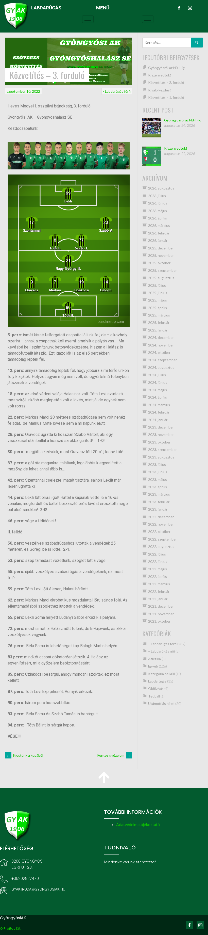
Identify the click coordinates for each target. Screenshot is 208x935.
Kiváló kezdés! (159, 90)
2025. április (157, 308)
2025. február (158, 322)
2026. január (157, 240)
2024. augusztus (161, 367)
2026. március (159, 225)
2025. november (161, 255)
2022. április (157, 576)
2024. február (158, 412)
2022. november (161, 524)
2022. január (157, 599)
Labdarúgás (157, 681)
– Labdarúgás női (161, 651)
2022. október (159, 531)
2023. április (157, 487)
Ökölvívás (156, 688)
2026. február (158, 233)
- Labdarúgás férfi (117, 91)
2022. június (157, 561)
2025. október (159, 263)
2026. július (157, 196)
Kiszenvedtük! (159, 75)
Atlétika (154, 659)
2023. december (161, 427)
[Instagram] (190, 7)
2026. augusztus (161, 188)
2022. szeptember (162, 539)
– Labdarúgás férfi (162, 644)
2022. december (161, 517)
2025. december (161, 248)
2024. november (161, 345)
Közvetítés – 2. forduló (166, 82)
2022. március (159, 584)
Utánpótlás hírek (161, 703)
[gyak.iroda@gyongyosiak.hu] (4, 890)
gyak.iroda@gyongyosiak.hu (38, 889)
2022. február (158, 591)
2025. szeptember (162, 270)
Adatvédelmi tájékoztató (138, 824)
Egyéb (153, 666)
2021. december (161, 606)
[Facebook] (179, 7)
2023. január (157, 509)
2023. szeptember (162, 449)
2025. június (157, 293)
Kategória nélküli (161, 674)
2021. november (161, 614)
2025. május (157, 300)
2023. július (157, 464)
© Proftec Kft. (10, 928)
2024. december (161, 337)
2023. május (157, 479)
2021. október (159, 621)
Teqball (154, 696)
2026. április (157, 218)
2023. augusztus (161, 457)
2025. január (157, 330)
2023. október (159, 442)
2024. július (157, 375)
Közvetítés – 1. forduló (166, 97)
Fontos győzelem (114, 755)
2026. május (157, 211)
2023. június (157, 472)
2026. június (157, 203)
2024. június (157, 382)
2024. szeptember (162, 360)
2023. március (159, 494)
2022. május (157, 569)
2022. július (157, 554)
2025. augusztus (161, 278)
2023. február (158, 502)
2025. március (159, 315)
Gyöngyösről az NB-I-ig (166, 68)
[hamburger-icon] (88, 19)
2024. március (159, 405)
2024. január (157, 420)
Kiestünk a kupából (24, 755)
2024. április (157, 397)
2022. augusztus (161, 546)
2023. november (161, 434)
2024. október (159, 352)
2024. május (157, 390)
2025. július (157, 285)
